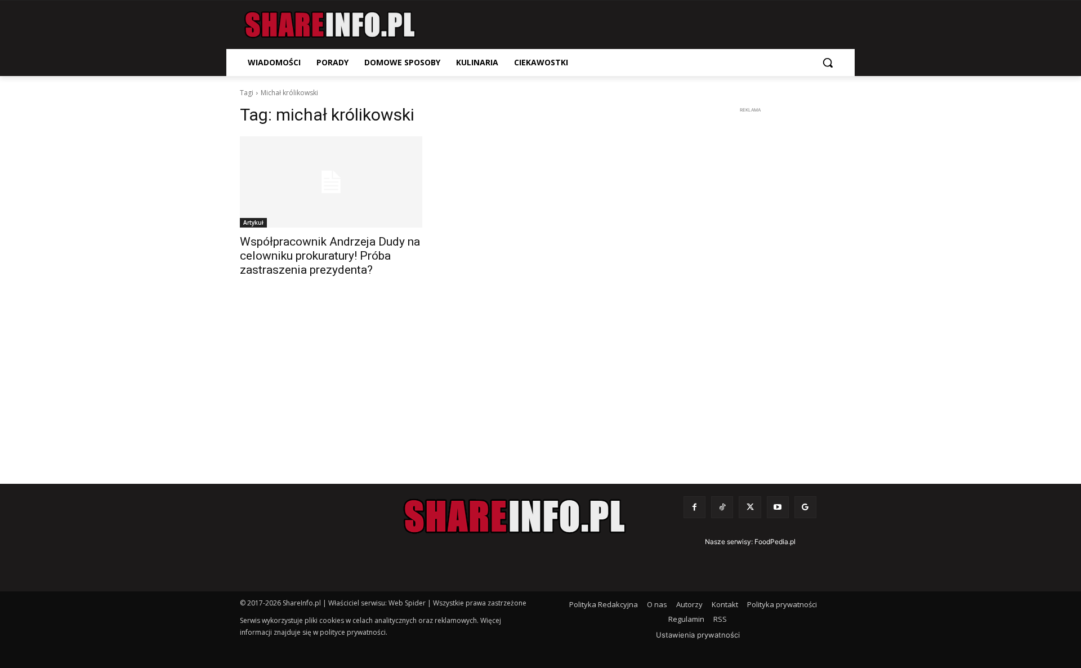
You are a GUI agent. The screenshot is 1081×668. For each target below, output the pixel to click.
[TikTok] (722, 507)
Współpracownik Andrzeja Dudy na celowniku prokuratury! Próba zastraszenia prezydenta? (330, 256)
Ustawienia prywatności (698, 634)
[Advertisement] (749, 285)
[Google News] (805, 507)
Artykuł (253, 222)
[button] (827, 62)
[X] (750, 507)
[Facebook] (694, 507)
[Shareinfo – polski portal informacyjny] (330, 25)
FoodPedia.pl (775, 541)
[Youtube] (778, 507)
